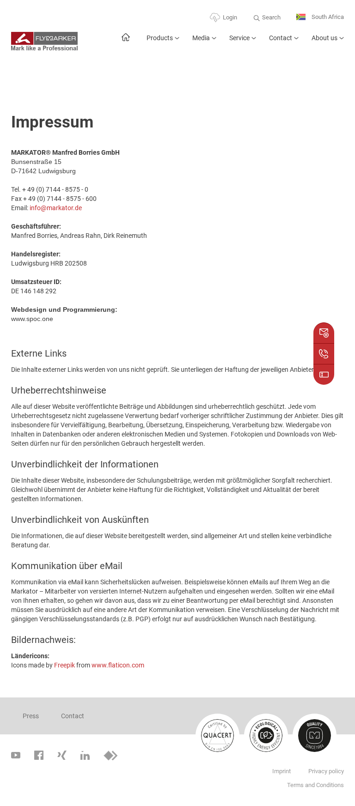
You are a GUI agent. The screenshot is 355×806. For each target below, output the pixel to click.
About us (324, 38)
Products (160, 38)
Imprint (281, 771)
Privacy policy (326, 771)
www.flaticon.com (118, 665)
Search (271, 17)
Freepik (64, 665)
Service (239, 38)
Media (201, 38)
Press (31, 716)
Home (125, 41)
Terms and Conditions (315, 785)
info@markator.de (56, 208)
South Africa (327, 16)
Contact (280, 38)
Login (230, 17)
